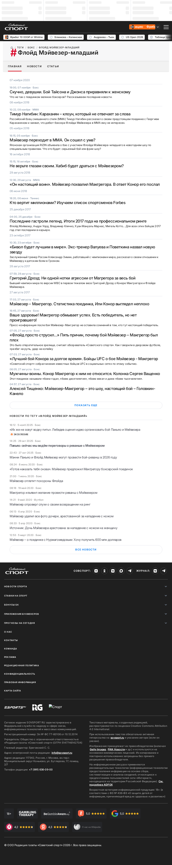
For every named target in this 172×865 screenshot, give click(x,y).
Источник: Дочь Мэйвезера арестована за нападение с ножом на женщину (63, 528)
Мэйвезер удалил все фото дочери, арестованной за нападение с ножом (61, 516)
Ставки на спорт (15, 595)
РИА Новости (116, 749)
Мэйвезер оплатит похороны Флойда (36, 481)
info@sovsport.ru (62, 752)
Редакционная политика (21, 665)
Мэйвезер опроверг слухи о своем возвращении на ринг (50, 504)
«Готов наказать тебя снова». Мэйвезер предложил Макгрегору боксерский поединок (71, 469)
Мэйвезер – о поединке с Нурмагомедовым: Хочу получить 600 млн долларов (65, 540)
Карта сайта (12, 690)
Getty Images (98, 749)
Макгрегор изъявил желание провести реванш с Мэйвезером (53, 493)
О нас (8, 632)
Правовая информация (20, 682)
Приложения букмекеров (21, 614)
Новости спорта (15, 586)
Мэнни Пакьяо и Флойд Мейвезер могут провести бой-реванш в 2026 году (63, 457)
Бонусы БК (11, 604)
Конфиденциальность (19, 674)
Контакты (11, 640)
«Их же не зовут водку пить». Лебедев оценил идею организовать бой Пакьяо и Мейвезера (75, 430)
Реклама (10, 657)
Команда (10, 648)
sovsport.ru (117, 737)
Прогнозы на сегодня (19, 623)
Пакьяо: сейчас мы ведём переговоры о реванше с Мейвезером (57, 446)
